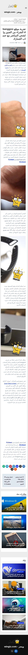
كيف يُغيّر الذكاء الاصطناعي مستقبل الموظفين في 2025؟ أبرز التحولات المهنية (15, 627)
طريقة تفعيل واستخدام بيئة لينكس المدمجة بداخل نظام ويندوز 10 (14, 508)
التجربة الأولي (8, 65)
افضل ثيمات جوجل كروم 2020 (15, 527)
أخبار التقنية (20, 571)
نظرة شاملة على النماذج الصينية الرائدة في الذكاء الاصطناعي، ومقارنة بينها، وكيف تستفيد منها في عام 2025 (14, 577)
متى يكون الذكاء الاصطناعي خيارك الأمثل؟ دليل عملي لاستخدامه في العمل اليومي (16, 610)
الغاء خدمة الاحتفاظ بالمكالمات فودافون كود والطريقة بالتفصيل (15, 544)
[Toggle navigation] (26, 8)
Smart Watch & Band (10, 383)
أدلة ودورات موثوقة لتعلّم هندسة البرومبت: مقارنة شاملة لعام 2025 (14, 593)
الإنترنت (21, 605)
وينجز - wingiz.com (12, 12)
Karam (19, 42)
